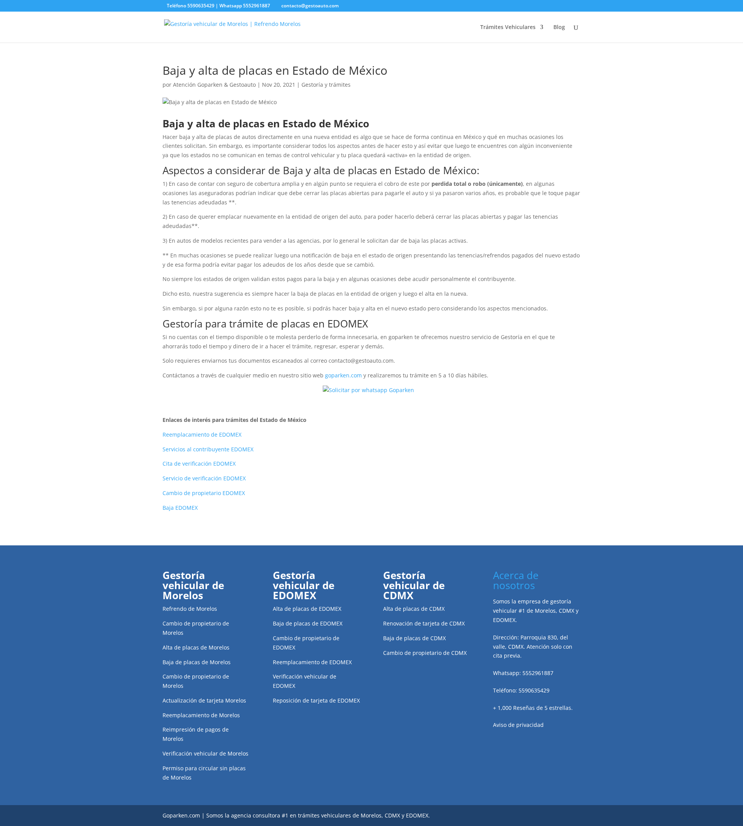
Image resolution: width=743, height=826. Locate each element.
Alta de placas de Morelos (196, 647)
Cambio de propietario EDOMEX (204, 493)
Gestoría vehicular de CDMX (414, 585)
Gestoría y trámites (326, 84)
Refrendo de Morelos (190, 608)
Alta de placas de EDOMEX (307, 608)
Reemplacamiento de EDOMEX (202, 434)
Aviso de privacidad (518, 724)
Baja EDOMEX (180, 507)
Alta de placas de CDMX (414, 608)
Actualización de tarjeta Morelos (204, 700)
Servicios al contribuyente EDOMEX (208, 449)
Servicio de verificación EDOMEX (204, 478)
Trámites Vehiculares (508, 27)
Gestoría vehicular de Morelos (193, 585)
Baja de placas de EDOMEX (307, 623)
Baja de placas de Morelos (197, 662)
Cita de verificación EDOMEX (199, 463)
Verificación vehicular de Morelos (205, 753)
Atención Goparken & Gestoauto (214, 84)
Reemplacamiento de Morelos (201, 715)
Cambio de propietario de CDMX (425, 652)
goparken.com (343, 375)
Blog (559, 27)
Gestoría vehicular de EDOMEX (303, 585)
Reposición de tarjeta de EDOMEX (316, 700)
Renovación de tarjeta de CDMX (424, 623)
